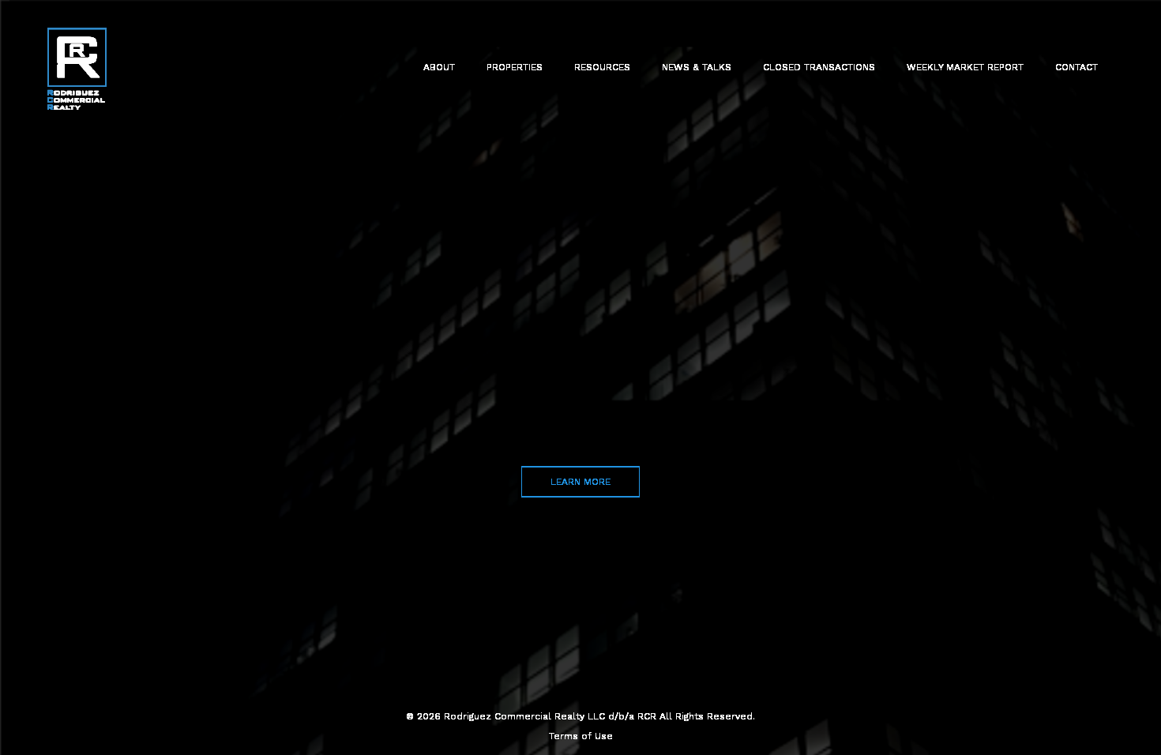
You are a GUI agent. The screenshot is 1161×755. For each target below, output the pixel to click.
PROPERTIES (515, 67)
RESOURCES (602, 67)
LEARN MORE (580, 480)
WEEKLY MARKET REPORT (965, 67)
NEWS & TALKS (696, 67)
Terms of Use (581, 736)
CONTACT (1076, 67)
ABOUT (439, 67)
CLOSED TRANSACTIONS (819, 67)
